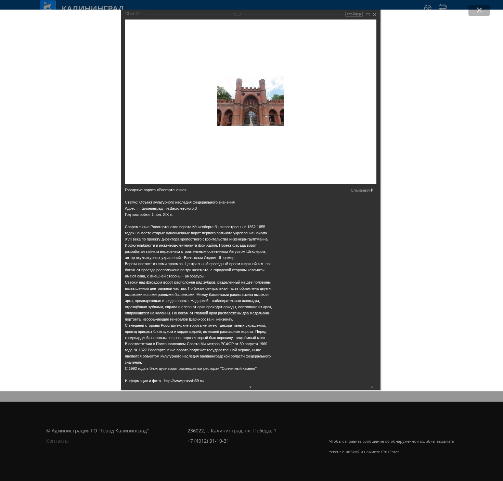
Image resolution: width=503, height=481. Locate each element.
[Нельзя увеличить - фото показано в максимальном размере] (367, 14)
